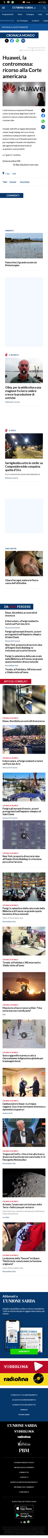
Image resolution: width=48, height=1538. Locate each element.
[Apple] (24, 1508)
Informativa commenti (24, 1487)
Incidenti (35, 21)
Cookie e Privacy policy (24, 1462)
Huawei (12, 181)
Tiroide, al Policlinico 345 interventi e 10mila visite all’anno (23, 671)
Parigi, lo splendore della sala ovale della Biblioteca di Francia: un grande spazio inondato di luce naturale (24, 659)
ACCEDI (42, 2)
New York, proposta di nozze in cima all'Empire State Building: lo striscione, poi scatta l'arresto (23, 647)
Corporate (24, 1492)
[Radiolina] (24, 1379)
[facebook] (8, 2)
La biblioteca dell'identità (24, 1405)
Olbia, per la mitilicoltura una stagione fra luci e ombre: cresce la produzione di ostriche (23, 393)
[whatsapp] (12, 2)
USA (14, 173)
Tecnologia (24, 181)
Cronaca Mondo (20, 35)
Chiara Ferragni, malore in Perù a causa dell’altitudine (21, 582)
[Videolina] (24, 1367)
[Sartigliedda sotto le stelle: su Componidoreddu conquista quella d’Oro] (24, 446)
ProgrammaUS (7, 14)
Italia (40, 14)
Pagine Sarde (24, 1415)
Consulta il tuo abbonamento (24, 1395)
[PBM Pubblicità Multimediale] (24, 1450)
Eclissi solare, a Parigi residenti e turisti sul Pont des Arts (22, 622)
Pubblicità (24, 1472)
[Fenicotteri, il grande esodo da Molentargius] (24, 245)
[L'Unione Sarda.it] (24, 7)
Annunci (24, 1410)
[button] (7, 41)
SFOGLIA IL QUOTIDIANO (14, 27)
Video (20, 14)
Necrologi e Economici (24, 1467)
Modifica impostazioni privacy (24, 1482)
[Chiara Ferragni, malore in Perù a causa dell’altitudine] (24, 563)
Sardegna (30, 14)
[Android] (24, 1515)
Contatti (24, 1477)
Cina (7, 173)
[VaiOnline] (24, 1445)
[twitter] (4, 2)
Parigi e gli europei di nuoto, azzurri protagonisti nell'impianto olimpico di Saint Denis (23, 634)
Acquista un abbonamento (24, 1400)
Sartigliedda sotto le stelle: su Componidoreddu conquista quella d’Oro (24, 466)
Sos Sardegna (22, 21)
